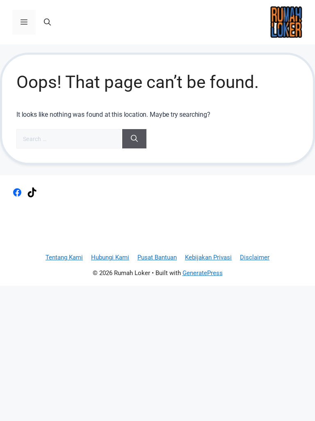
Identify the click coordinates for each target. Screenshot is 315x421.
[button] (47, 22)
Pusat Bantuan (157, 257)
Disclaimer (254, 257)
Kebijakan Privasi (208, 257)
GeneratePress (203, 273)
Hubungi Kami (110, 257)
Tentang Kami (64, 257)
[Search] (134, 139)
